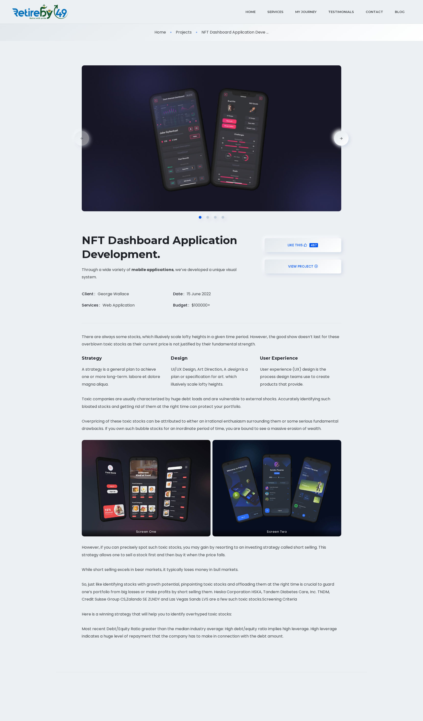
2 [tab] (207, 217)
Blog (400, 12)
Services (275, 12)
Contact (374, 12)
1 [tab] (200, 217)
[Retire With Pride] (40, 11)
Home (251, 12)
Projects (184, 32)
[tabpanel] (211, 138)
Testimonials (341, 12)
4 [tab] (223, 217)
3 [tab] (215, 217)
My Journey (306, 12)
